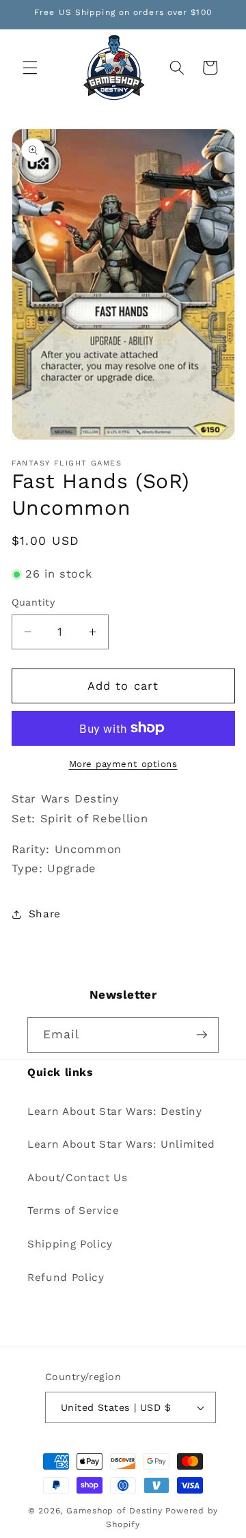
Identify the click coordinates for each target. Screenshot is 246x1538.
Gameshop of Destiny (114, 1510)
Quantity (33, 602)
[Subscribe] (201, 1035)
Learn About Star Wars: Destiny (114, 1111)
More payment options (123, 764)
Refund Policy (66, 1277)
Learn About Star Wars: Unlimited (121, 1144)
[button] (30, 67)
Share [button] (45, 914)
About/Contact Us (77, 1178)
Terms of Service (73, 1210)
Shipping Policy (70, 1244)
